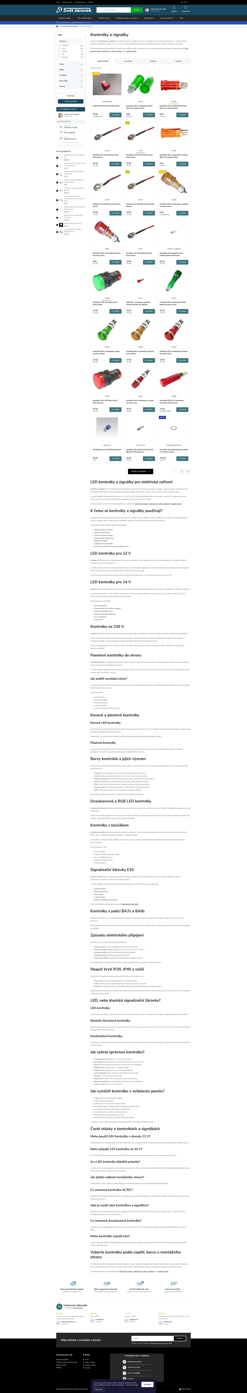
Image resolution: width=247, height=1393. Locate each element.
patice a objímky (116, 51)
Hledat (137, 10)
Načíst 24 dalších (139, 471)
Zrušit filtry (70, 96)
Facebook (130, 1379)
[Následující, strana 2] (181, 471)
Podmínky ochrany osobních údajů (66, 1362)
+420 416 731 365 (133, 1367)
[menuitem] (65, 18)
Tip (72, 54)
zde (137, 1385)
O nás (57, 2)
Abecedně (178, 61)
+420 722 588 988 (133, 1373)
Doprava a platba (80, 2)
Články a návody (67, 2)
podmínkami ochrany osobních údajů (161, 1343)
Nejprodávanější (103, 61)
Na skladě (72, 45)
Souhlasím (147, 1384)
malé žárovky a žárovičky (129, 904)
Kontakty (90, 2)
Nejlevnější (128, 61)
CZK (185, 2)
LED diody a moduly (141, 504)
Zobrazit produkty (71, 101)
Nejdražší (153, 61)
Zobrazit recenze (78, 1308)
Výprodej (72, 57)
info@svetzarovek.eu (134, 1362)
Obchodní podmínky (62, 1359)
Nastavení (98, 1390)
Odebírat (179, 1338)
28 (188, 471)
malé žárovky (106, 51)
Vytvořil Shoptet (186, 1389)
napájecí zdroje (131, 51)
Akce (72, 48)
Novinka (72, 51)
